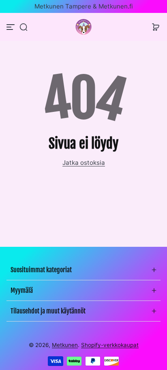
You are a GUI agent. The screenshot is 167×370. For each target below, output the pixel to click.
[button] (23, 27)
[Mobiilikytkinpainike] (11, 27)
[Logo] (83, 26)
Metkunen (65, 345)
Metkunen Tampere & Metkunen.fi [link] (83, 6)
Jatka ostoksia (83, 162)
